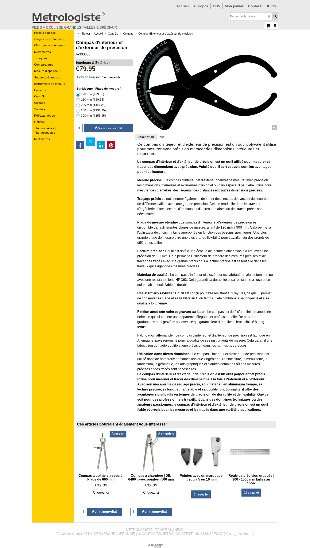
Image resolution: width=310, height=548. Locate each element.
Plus (161, 137)
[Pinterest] (111, 145)
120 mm (92, 94)
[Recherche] (275, 16)
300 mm (93, 115)
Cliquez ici (101, 492)
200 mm (93, 104)
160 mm (92, 99)
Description (145, 137)
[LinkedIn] (101, 145)
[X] (90, 141)
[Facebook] (80, 145)
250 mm (93, 110)
